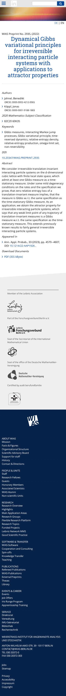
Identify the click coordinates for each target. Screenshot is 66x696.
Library (6, 584)
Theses (5, 580)
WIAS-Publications (12, 573)
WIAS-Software (10, 545)
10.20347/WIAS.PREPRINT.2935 (20, 157)
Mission (6, 441)
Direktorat (7, 615)
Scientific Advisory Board (15, 452)
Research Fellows (11, 477)
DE (56, 23)
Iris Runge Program (12, 601)
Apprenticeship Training (15, 605)
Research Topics (10, 524)
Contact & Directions (13, 463)
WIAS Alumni (9, 492)
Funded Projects (11, 527)
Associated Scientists (13, 488)
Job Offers (7, 597)
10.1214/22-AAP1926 (22, 245)
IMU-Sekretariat (10, 622)
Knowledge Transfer (12, 556)
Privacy (6, 675)
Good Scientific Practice (14, 535)
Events (5, 594)
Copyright (7, 686)
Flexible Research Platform (16, 520)
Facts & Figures (10, 445)
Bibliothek (7, 626)
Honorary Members (12, 484)
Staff (4, 473)
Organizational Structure (15, 449)
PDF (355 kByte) (13, 256)
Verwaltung (8, 618)
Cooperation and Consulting (17, 548)
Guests (5, 481)
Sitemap (6, 668)
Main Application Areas (14, 513)
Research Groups (11, 516)
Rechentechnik (10, 629)
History (6, 460)
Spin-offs (7, 552)
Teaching (7, 559)
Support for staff (11, 456)
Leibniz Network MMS (14, 531)
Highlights (7, 509)
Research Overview (12, 505)
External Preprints (11, 577)
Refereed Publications (13, 569)
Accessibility (8, 679)
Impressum (8, 683)
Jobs (4, 664)
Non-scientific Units (12, 495)
